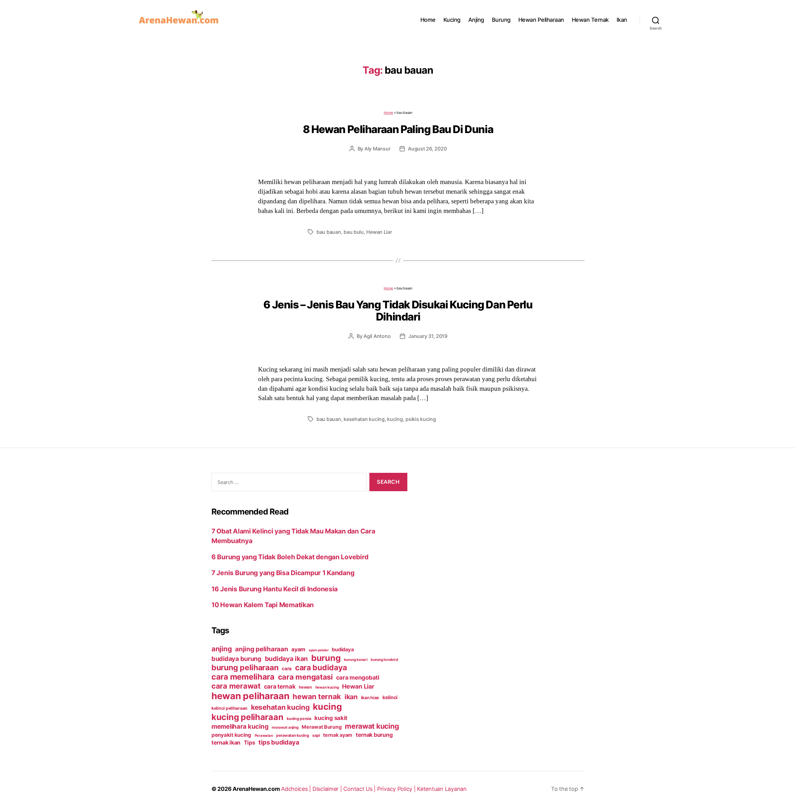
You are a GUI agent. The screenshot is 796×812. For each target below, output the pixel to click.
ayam (298, 649)
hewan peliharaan (250, 695)
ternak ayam (337, 735)
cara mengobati (357, 677)
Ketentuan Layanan (441, 789)
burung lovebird (384, 659)
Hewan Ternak (590, 19)
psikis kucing (420, 419)
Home (428, 19)
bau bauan (329, 232)
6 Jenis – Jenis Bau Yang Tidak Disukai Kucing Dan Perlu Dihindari (397, 310)
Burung (501, 19)
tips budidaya (278, 742)
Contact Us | (360, 789)
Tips (249, 742)
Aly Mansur (377, 148)
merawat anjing (285, 727)
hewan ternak (317, 696)
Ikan (622, 19)
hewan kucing (327, 687)
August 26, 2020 (427, 148)
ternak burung (374, 734)
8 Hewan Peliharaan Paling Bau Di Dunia (398, 129)
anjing (221, 649)
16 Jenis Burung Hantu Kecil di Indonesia (274, 589)
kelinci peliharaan (229, 708)
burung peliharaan (244, 667)
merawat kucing (372, 726)
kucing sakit (330, 717)
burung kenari (356, 659)
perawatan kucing (292, 735)
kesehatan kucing (364, 419)
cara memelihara (243, 676)
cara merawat (236, 685)
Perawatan (264, 735)
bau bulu (354, 232)
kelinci (389, 697)
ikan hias (370, 697)
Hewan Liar (379, 232)
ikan (351, 697)
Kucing (451, 19)
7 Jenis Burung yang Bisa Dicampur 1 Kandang (282, 573)
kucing (395, 419)
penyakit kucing (231, 735)
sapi (316, 735)
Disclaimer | (328, 789)
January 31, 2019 (427, 336)
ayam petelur (319, 650)
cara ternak (280, 686)
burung (325, 658)
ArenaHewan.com (256, 789)
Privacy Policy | (397, 789)
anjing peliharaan (261, 649)
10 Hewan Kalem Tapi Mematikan (262, 605)
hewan (305, 687)
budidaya (343, 649)
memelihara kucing (239, 726)
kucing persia (299, 718)
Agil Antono (377, 336)
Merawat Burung (321, 727)
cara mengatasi (305, 676)
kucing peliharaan (247, 717)
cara (287, 668)
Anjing (476, 19)
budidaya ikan (286, 658)
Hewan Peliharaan (541, 19)
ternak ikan (225, 742)
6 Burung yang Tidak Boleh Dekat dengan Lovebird (289, 557)
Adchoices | (296, 789)
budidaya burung (236, 658)
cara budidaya (321, 667)
